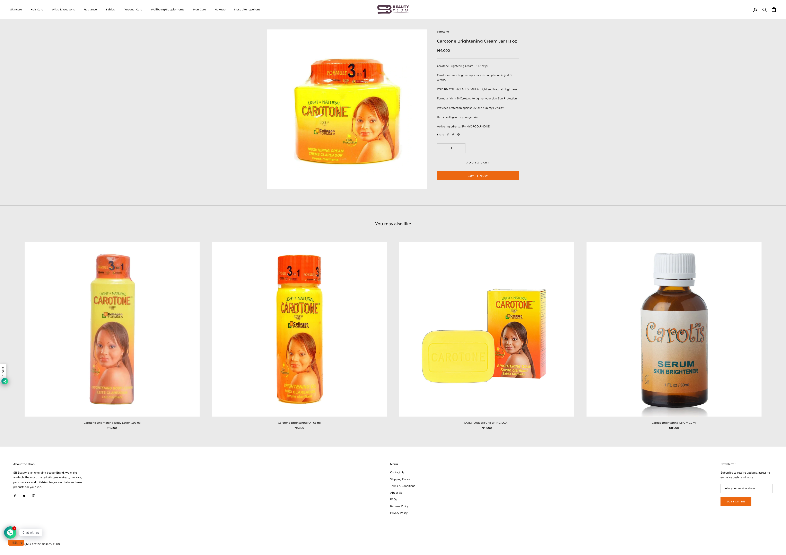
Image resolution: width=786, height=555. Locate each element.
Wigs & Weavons (63, 9)
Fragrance (90, 9)
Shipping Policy (400, 479)
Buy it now (478, 175)
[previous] (12, 331)
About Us (396, 493)
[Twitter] (453, 134)
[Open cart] (774, 9)
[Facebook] (448, 134)
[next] (773, 331)
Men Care (199, 9)
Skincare (16, 9)
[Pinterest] (458, 134)
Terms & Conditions (402, 486)
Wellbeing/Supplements (167, 9)
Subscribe (735, 501)
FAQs (393, 499)
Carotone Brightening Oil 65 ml (299, 422)
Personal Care (132, 9)
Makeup (220, 9)
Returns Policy (399, 506)
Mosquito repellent (247, 9)
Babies (110, 9)
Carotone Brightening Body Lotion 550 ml (112, 422)
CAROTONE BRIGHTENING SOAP (486, 422)
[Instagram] (33, 495)
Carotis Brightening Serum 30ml (674, 422)
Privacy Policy (399, 513)
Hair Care (36, 9)
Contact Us (397, 472)
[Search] (764, 9)
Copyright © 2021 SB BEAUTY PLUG (38, 544)
